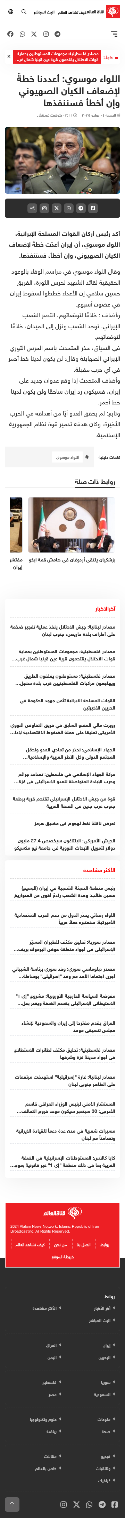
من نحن (60, 1243)
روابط (104, 1243)
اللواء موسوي (67, 456)
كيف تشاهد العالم (72, 11)
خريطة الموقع (63, 1255)
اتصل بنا (84, 1243)
